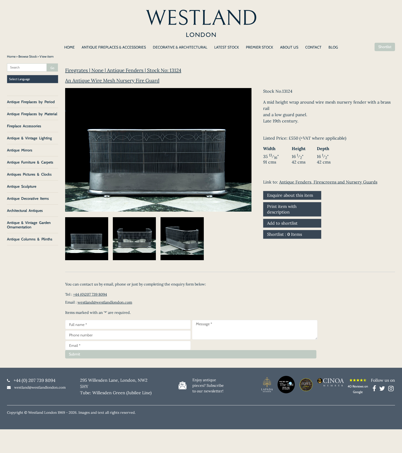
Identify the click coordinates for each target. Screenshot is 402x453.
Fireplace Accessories (24, 126)
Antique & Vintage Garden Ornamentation (29, 224)
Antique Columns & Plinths (29, 239)
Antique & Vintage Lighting (29, 138)
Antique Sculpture (21, 186)
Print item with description (282, 209)
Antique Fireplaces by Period (31, 102)
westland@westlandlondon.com (104, 302)
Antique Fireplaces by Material (32, 114)
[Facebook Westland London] (375, 389)
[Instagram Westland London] (391, 389)
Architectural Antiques (25, 210)
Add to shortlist (282, 223)
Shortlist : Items (284, 234)
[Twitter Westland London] (383, 389)
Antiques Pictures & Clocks (29, 174)
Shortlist (384, 47)
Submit (74, 354)
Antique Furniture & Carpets (30, 162)
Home (11, 56)
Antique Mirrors (19, 150)
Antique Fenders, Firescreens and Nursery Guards (328, 182)
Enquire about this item (290, 195)
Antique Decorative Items (28, 198)
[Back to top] (392, 443)
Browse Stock (27, 56)
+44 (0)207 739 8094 (90, 294)
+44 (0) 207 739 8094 (34, 380)
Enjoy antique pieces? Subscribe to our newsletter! (208, 385)
